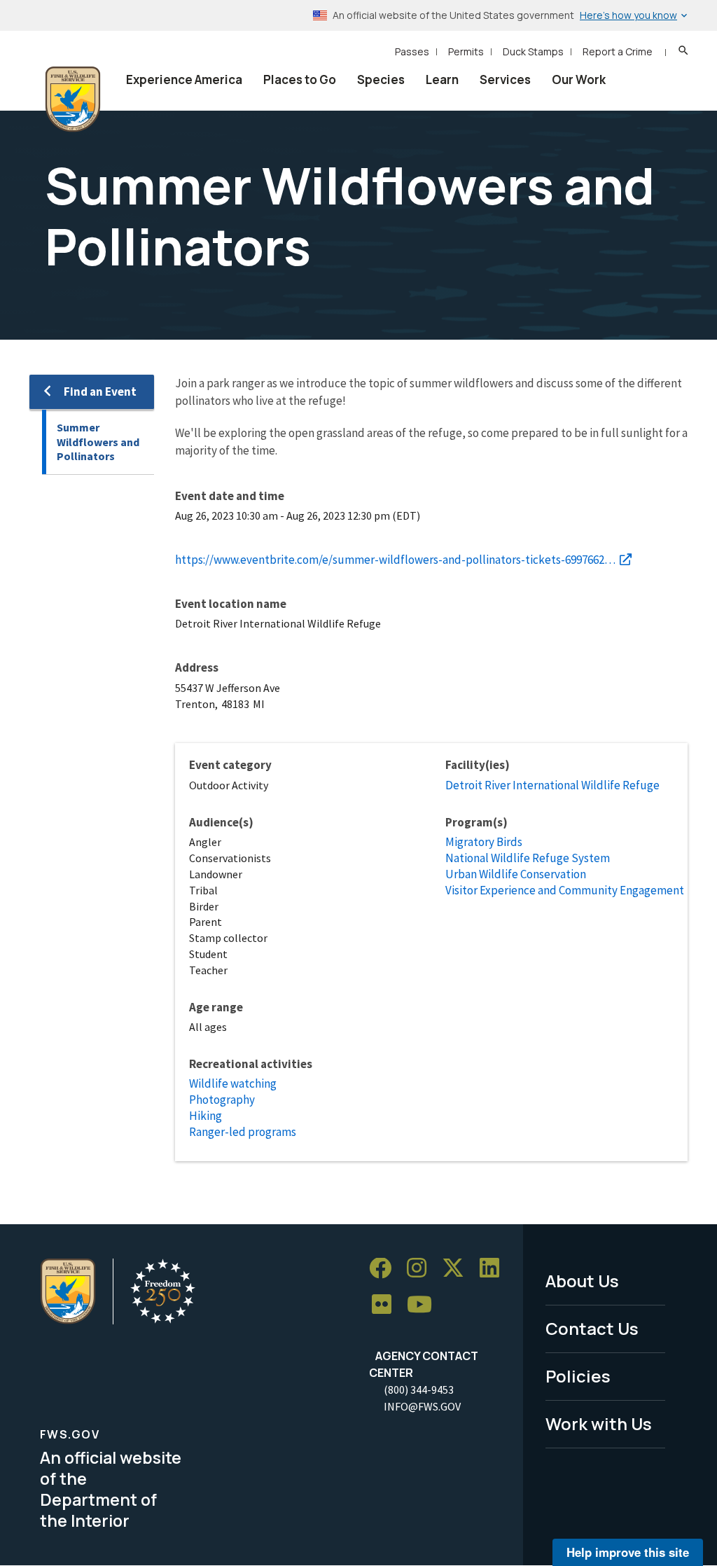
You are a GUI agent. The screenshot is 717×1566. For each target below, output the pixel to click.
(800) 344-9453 (419, 1390)
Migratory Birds (483, 842)
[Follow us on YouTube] (424, 1305)
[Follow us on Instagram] (421, 1269)
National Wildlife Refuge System (527, 858)
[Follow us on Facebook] (385, 1269)
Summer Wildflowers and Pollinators (98, 441)
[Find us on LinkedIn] (494, 1269)
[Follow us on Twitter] (458, 1269)
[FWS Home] (73, 99)
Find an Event (100, 391)
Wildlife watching (233, 1083)
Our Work (579, 79)
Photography (222, 1099)
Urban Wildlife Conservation (515, 874)
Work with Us (598, 1423)
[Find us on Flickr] (386, 1305)
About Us (582, 1280)
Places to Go (299, 79)
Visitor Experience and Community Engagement (564, 890)
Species (381, 79)
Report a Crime (618, 51)
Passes (412, 51)
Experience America (184, 79)
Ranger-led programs (242, 1131)
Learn (442, 79)
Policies (578, 1375)
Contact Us (592, 1328)
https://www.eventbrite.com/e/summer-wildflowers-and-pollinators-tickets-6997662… (395, 559)
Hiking (205, 1115)
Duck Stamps (533, 51)
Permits (466, 51)
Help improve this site (627, 1552)
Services (505, 79)
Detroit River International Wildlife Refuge (552, 785)
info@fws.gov (422, 1406)
